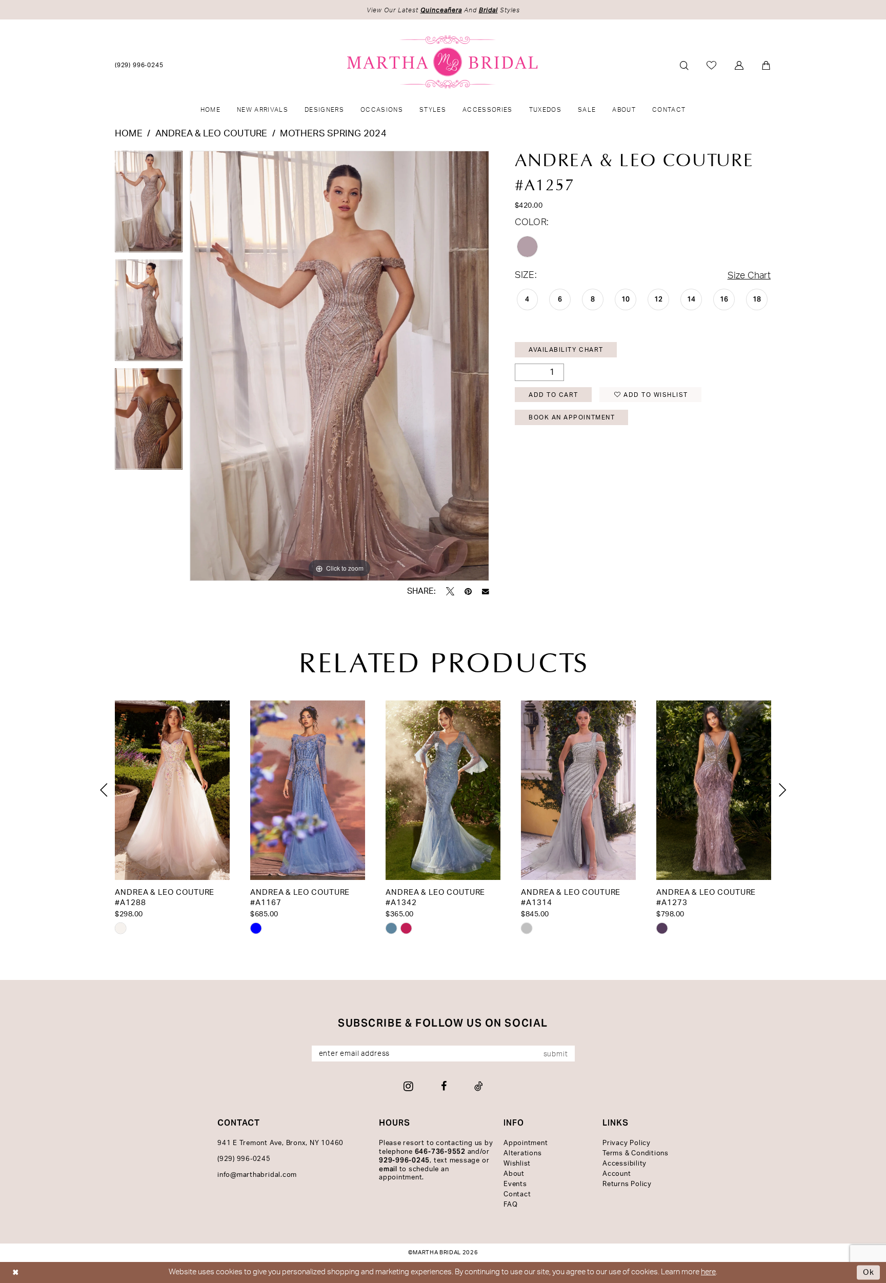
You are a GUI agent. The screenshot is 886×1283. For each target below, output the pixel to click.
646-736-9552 (440, 1151)
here (708, 1272)
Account (616, 1174)
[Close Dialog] (15, 1272)
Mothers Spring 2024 (333, 133)
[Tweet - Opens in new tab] (450, 591)
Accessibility (624, 1163)
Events (515, 1184)
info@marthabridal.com (257, 1175)
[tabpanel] (149, 205)
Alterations (522, 1153)
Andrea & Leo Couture (211, 133)
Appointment (526, 1143)
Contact (517, 1194)
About (514, 1174)
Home (129, 133)
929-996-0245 (404, 1160)
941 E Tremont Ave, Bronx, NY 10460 (280, 1143)
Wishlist (517, 1163)
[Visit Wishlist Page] (712, 65)
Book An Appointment (572, 417)
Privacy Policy (626, 1143)
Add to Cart (553, 395)
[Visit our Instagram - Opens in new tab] (408, 1086)
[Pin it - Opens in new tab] (468, 591)
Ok (869, 1272)
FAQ (510, 1204)
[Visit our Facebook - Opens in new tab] (444, 1086)
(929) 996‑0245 (244, 1159)
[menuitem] (139, 65)
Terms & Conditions (635, 1153)
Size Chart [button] (749, 275)
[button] (739, 65)
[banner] (443, 62)
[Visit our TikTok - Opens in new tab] (478, 1086)
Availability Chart (566, 350)
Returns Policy (627, 1184)
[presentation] (172, 790)
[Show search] (684, 65)
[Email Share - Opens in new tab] (485, 591)
